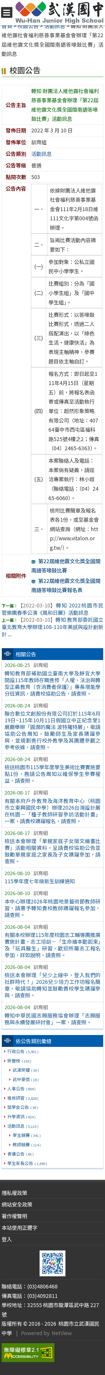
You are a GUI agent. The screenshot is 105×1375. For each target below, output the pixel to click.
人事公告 (21, 1088)
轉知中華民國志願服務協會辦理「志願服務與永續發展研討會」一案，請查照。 (53, 1019)
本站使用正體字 (19, 1227)
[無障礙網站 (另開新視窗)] (52, 1352)
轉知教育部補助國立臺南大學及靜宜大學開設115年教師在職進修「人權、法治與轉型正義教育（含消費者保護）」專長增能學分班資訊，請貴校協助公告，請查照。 (53, 683)
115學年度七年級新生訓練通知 (40, 881)
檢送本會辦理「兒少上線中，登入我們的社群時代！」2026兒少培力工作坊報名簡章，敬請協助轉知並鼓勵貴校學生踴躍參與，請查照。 (53, 985)
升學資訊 (21, 1116)
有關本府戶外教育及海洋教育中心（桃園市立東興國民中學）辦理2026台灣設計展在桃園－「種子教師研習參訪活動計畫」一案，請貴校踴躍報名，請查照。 (53, 811)
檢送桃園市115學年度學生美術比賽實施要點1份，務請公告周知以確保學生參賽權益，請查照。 (53, 773)
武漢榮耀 (26, 1070)
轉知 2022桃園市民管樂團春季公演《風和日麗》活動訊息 (52, 608)
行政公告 (22, 1051)
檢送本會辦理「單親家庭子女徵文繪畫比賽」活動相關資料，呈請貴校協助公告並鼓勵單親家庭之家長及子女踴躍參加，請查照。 (53, 851)
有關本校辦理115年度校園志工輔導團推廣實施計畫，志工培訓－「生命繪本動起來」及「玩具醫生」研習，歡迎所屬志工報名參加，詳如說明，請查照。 (53, 945)
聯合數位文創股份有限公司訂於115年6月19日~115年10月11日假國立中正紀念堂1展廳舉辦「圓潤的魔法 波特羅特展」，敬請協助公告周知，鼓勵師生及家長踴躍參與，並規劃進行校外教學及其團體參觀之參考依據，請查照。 (53, 730)
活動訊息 (22, 1126)
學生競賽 (27, 1135)
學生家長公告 (27, 1163)
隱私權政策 (14, 1193)
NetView (62, 1333)
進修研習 (22, 1098)
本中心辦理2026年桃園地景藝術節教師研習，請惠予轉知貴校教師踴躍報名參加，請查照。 (53, 908)
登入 (7, 1239)
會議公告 (20, 1153)
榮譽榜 (19, 1060)
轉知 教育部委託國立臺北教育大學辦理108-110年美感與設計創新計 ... (52, 627)
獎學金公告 (22, 1107)
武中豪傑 (26, 1079)
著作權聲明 (14, 1216)
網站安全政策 (17, 1204)
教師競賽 (27, 1144)
